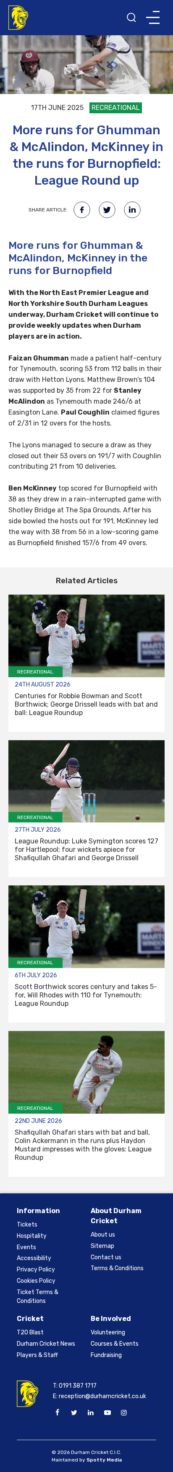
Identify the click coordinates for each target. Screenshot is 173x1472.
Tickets (27, 1224)
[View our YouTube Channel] (107, 1412)
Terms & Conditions (117, 1268)
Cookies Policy (36, 1280)
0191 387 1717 (78, 1385)
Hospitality (32, 1236)
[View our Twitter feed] (74, 1412)
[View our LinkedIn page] (90, 1412)
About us (103, 1234)
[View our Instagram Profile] (123, 1412)
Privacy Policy (36, 1269)
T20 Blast (30, 1332)
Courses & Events (115, 1343)
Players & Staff (37, 1355)
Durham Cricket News (46, 1343)
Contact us (106, 1257)
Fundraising (106, 1355)
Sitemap (102, 1246)
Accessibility (34, 1258)
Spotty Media (104, 1460)
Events (26, 1247)
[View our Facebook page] (57, 1412)
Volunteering (108, 1332)
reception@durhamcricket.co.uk (102, 1396)
